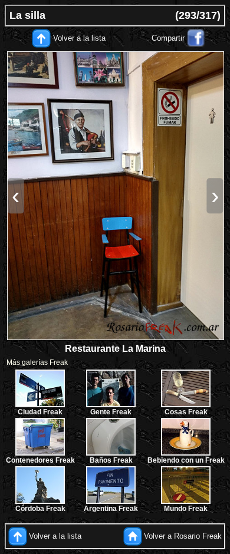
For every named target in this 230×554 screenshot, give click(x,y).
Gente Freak (111, 412)
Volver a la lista (79, 38)
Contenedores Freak (40, 460)
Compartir (168, 38)
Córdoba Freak (40, 508)
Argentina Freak (111, 508)
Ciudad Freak (40, 412)
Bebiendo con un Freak (186, 460)
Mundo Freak (186, 508)
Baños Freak (111, 460)
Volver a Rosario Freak (183, 536)
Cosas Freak (186, 412)
